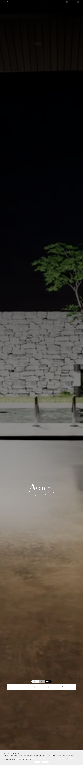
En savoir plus (19, 759)
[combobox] (15, 687)
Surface (37, 685)
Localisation (11, 685)
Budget (50, 685)
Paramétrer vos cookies (27, 759)
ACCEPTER (45, 762)
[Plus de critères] (63, 687)
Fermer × (79, 752)
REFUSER (37, 762)
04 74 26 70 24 (71, 1)
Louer (41, 681)
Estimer (48, 681)
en (45, 1)
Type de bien (25, 685)
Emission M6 (61, 1)
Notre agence (51, 1)
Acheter (35, 681)
